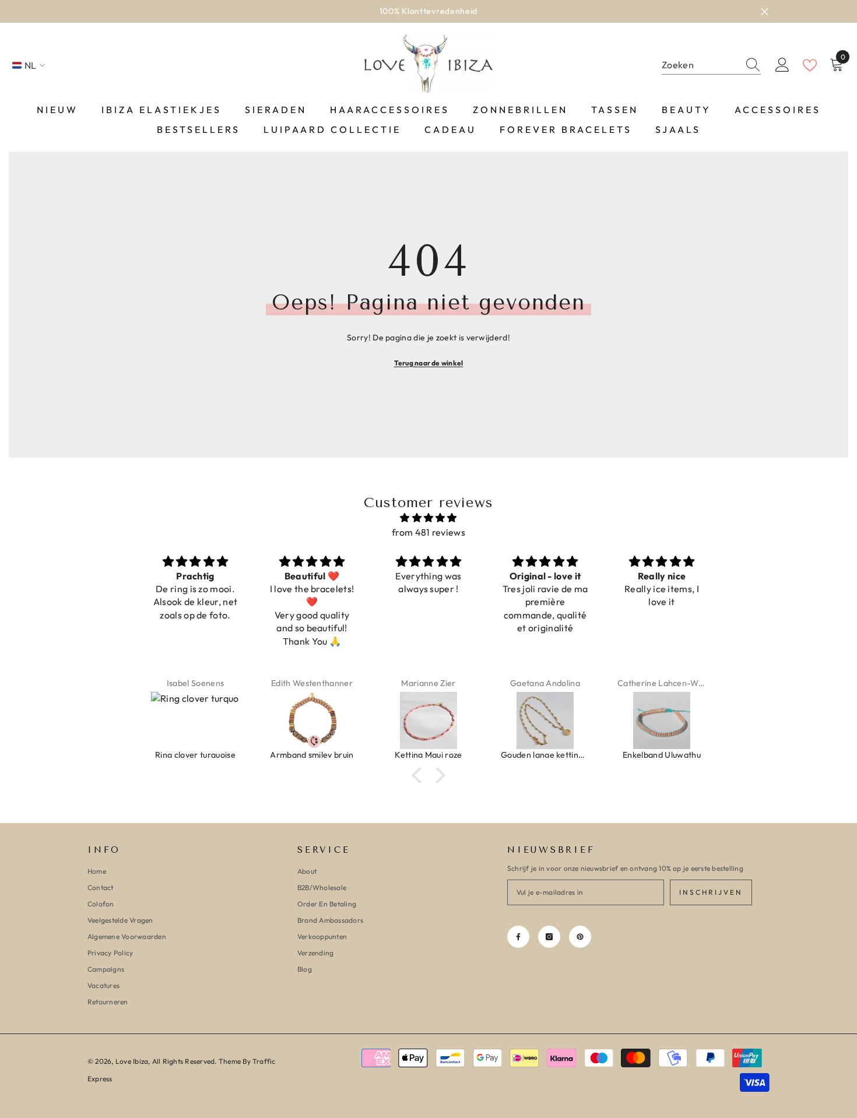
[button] (420, 775)
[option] (428, 11)
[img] (428, 518)
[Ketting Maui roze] (348, 720)
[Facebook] (518, 937)
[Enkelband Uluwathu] (582, 720)
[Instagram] (549, 937)
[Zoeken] (711, 65)
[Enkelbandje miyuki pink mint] (698, 720)
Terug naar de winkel (428, 362)
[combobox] (700, 65)
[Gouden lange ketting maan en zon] (465, 720)
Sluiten (765, 11)
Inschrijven (711, 892)
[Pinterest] (580, 937)
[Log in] (782, 65)
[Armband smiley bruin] (232, 720)
